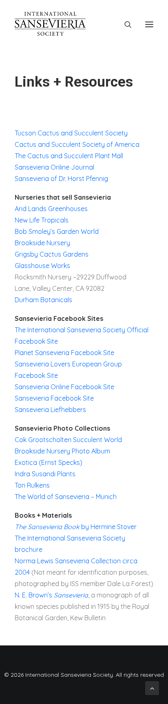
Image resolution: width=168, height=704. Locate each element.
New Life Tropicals (42, 220)
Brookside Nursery (42, 243)
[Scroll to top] (152, 687)
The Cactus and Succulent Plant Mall (69, 156)
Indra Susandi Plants (45, 474)
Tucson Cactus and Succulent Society (71, 133)
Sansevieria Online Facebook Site (64, 387)
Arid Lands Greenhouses (51, 209)
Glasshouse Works (42, 266)
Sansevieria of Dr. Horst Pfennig (61, 178)
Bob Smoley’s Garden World (57, 231)
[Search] (124, 24)
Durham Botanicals (43, 300)
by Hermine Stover (76, 527)
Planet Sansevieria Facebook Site (64, 353)
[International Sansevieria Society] (50, 24)
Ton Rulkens (32, 485)
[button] (149, 24)
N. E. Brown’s (51, 595)
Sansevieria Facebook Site (54, 398)
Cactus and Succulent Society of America (77, 144)
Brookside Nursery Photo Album (62, 451)
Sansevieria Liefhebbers (50, 409)
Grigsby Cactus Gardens (51, 254)
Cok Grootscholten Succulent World (68, 440)
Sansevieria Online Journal (54, 167)
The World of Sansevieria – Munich (66, 497)
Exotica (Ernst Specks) (48, 462)
